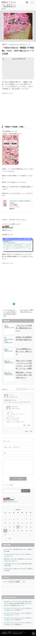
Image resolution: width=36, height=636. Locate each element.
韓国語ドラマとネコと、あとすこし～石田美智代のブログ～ (9, 5)
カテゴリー (6, 581)
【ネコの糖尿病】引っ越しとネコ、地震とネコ (24, 351)
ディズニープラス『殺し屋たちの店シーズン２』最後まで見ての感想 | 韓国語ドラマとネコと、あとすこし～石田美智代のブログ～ (18, 603)
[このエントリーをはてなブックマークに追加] (14, 304)
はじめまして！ (8, 601)
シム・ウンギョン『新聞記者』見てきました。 (26, 311)
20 (18, 527)
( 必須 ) (7, 441)
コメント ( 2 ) (30, 389)
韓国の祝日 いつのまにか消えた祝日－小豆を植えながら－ (24, 375)
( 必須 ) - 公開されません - (12, 447)
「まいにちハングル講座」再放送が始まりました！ (24, 328)
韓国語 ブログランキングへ (10, 501)
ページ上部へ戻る (33, 633)
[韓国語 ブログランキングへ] (8, 500)
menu (32, 2)
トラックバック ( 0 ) (21, 389)
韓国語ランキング (7, 230)
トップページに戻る (8, 485)
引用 (31, 431)
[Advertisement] (19, 108)
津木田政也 (17, 624)
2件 (29, 44)
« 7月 (9, 538)
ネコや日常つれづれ (13, 44)
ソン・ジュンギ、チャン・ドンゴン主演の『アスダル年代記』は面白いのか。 (9, 313)
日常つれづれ (23, 44)
